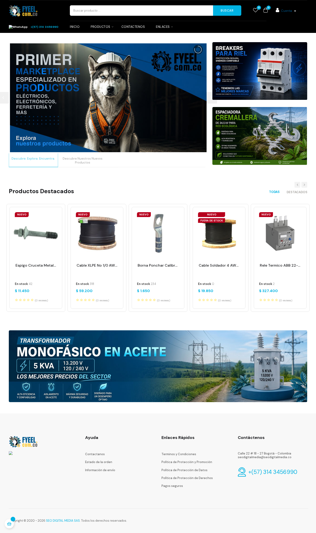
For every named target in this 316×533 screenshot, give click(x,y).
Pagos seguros (172, 486)
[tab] (274, 192)
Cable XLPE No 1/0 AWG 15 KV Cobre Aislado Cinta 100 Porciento (97, 265)
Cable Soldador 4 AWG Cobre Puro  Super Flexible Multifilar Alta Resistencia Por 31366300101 (219, 265)
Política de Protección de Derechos (187, 478)
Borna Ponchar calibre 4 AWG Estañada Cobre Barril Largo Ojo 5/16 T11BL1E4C (158, 265)
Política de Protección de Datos (184, 470)
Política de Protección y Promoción (186, 462)
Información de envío (100, 470)
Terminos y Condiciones (178, 454)
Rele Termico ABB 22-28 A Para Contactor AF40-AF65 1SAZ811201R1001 (280, 265)
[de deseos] (255, 10)
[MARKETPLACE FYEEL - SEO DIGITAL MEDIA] (23, 441)
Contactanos (95, 454)
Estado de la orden (98, 462)
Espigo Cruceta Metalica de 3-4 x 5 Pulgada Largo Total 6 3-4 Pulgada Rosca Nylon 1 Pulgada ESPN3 (35, 265)
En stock (21, 284)
